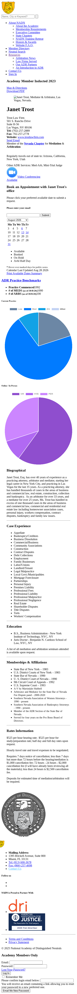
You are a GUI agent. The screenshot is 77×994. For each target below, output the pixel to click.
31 (9, 244)
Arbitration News (25, 58)
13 (22, 232)
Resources (14, 54)
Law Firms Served (26, 61)
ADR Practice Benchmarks (21, 280)
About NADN (17, 22)
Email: (5, 962)
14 (27, 232)
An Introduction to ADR (30, 67)
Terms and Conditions (21, 938)
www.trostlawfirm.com (31, 137)
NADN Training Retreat (29, 38)
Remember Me (14, 976)
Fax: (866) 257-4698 (20, 865)
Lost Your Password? (13, 969)
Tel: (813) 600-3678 (20, 862)
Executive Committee (28, 32)
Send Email (13, 140)
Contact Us (15, 70)
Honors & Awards (26, 42)
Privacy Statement (19, 942)
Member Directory (19, 48)
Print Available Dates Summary (24, 273)
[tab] (38, 280)
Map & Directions (17, 87)
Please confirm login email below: (20, 980)
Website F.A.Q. (24, 45)
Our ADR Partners (26, 64)
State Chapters (24, 35)
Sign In (13, 74)
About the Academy (27, 25)
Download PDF (16, 91)
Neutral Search (17, 51)
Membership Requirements (31, 29)
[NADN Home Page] (23, 835)
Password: (7, 966)
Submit (45, 215)
